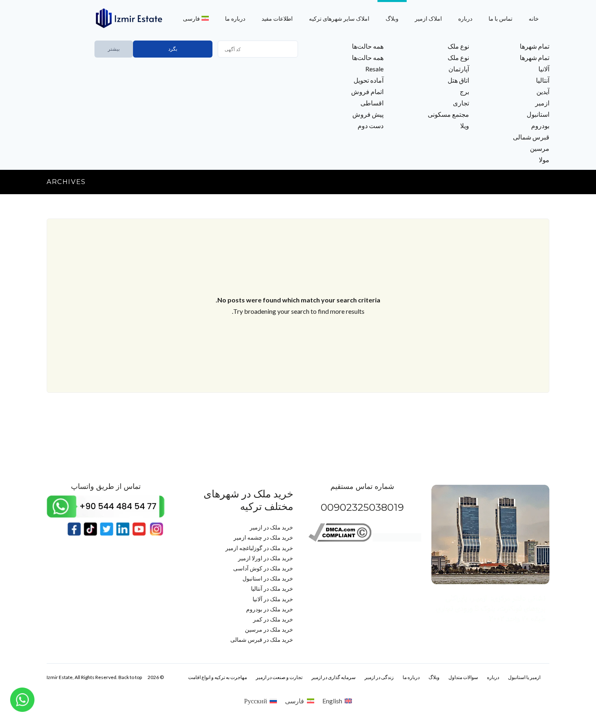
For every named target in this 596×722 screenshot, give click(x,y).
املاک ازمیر (428, 18)
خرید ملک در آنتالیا (272, 588)
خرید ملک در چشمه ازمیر (263, 537)
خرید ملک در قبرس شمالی (261, 639)
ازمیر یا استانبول (524, 677)
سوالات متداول (463, 677)
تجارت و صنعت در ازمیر (279, 677)
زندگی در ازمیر (379, 677)
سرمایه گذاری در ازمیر (333, 677)
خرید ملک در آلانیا (273, 599)
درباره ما (235, 18)
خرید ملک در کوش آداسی (263, 568)
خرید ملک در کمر (273, 619)
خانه (534, 18)
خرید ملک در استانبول (267, 578)
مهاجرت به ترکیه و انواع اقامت (217, 677)
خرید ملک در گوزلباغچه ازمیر (259, 547)
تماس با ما (500, 18)
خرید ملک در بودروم (269, 609)
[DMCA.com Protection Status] (397, 539)
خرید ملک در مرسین (269, 629)
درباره (465, 18)
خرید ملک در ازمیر (271, 527)
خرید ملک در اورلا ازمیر (265, 558)
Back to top (130, 677)
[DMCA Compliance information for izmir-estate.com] (340, 539)
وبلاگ (392, 18)
